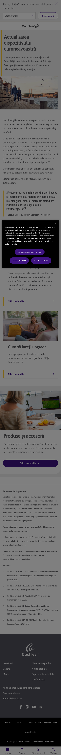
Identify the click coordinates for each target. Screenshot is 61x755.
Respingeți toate (19, 260)
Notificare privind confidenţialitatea (27, 241)
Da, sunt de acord (41, 260)
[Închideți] (55, 224)
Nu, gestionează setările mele (30, 252)
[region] (31, 244)
